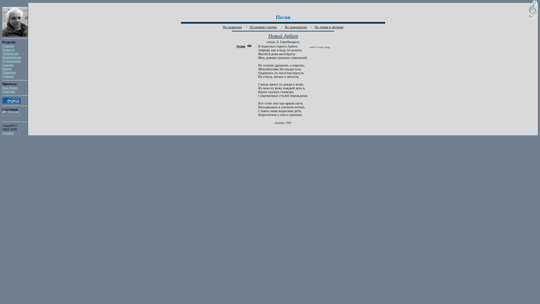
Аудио (240, 46)
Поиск (7, 69)
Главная (8, 46)
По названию (232, 27)
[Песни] (534, 19)
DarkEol (8, 133)
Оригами (8, 91)
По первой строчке (263, 27)
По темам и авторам (329, 27)
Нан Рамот (10, 88)
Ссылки (8, 65)
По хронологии (296, 27)
